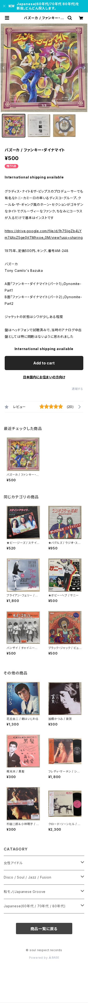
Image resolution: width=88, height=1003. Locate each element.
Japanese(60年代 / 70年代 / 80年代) (34, 906)
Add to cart (44, 363)
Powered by (39, 957)
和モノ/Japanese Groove (25, 892)
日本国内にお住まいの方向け (44, 377)
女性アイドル (13, 863)
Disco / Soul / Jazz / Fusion (27, 877)
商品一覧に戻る (44, 928)
